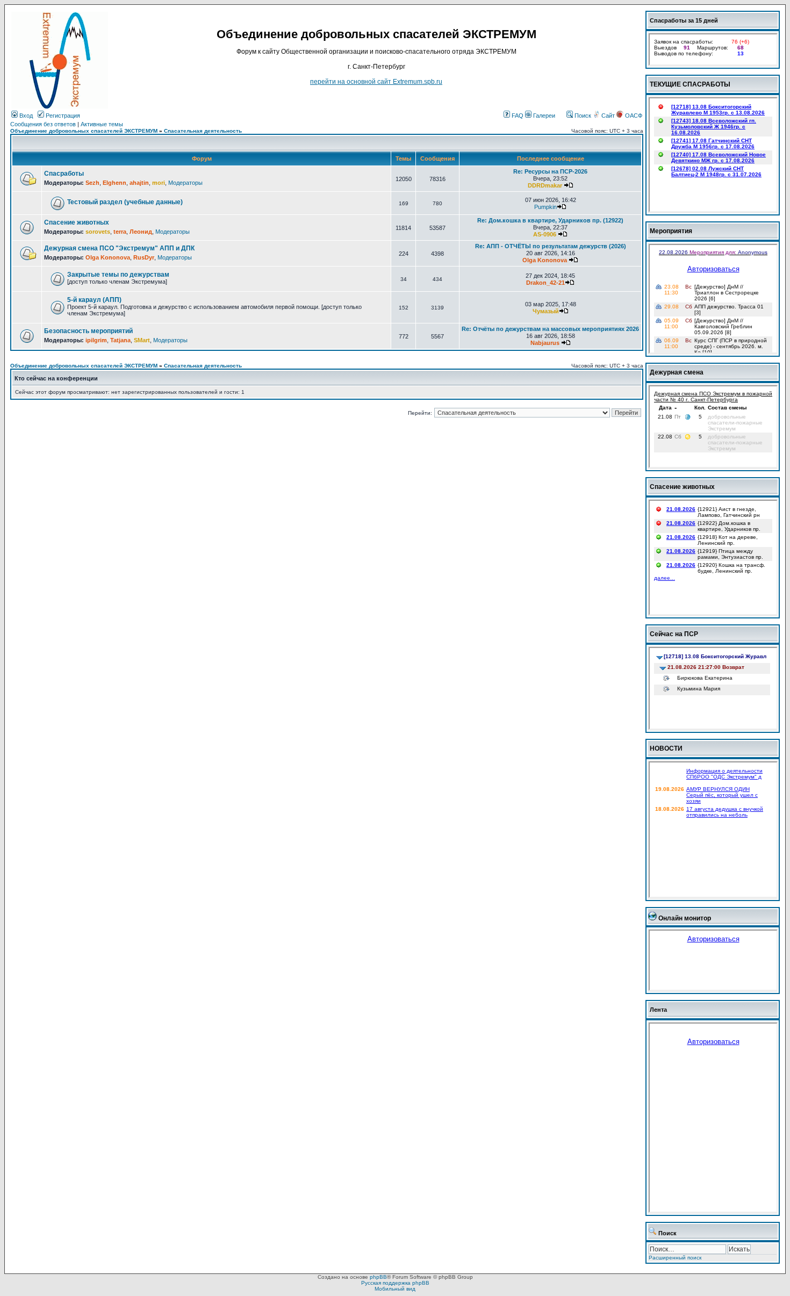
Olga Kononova (107, 257)
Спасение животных (76, 222)
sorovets (97, 231)
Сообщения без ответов (43, 124)
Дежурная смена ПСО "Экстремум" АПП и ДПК (119, 248)
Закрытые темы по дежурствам (118, 274)
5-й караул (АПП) (94, 300)
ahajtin (139, 182)
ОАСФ (632, 115)
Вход (25, 115)
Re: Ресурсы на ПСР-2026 (550, 171)
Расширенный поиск (675, 1258)
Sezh (92, 182)
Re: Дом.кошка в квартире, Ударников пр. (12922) (550, 220)
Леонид (141, 231)
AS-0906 (544, 234)
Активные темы (102, 124)
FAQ (516, 115)
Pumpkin (545, 207)
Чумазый (546, 311)
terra (119, 231)
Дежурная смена (676, 372)
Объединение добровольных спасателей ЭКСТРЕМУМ (83, 131)
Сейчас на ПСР (674, 634)
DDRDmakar (545, 185)
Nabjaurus (544, 343)
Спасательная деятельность (203, 131)
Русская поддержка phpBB (395, 1283)
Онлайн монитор (684, 918)
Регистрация (62, 115)
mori (158, 182)
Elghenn (114, 182)
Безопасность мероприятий (88, 331)
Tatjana (120, 340)
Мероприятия (671, 231)
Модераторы (185, 182)
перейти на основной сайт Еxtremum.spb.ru (376, 81)
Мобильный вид (395, 1289)
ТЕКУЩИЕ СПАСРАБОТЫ (690, 84)
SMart (142, 340)
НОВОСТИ (666, 748)
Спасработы (64, 173)
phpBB (378, 1277)
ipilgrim (96, 340)
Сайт (608, 115)
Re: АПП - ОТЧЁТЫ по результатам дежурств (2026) (550, 246)
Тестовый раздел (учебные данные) (125, 202)
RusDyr (143, 257)
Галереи (543, 115)
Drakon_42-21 (545, 282)
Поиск (582, 115)
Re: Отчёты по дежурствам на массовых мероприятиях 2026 (550, 329)
